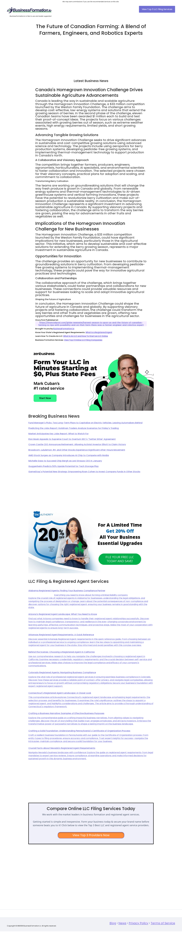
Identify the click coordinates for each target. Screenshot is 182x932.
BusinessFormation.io (63, 328)
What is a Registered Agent (99, 332)
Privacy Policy (138, 923)
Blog (113, 923)
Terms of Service (163, 923)
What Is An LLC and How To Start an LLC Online (85, 336)
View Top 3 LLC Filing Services (157, 9)
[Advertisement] (91, 56)
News (122, 923)
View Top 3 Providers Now (91, 835)
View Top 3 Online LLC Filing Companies (83, 340)
